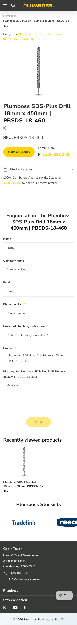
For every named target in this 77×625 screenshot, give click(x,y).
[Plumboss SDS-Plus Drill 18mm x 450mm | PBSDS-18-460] (24, 461)
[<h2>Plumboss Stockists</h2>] (24, 522)
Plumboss (24, 34)
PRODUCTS (5, 5)
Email (8, 282)
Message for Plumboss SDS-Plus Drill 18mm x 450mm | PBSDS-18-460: (34, 374)
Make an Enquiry (19, 152)
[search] (13, 5)
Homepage (10, 16)
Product (9, 348)
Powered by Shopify (51, 619)
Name (8, 239)
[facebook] (25, 607)
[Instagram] (5, 607)
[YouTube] (15, 607)
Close (38, 590)
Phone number (14, 304)
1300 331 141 (56, 154)
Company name (13, 261)
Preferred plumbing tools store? (25, 326)
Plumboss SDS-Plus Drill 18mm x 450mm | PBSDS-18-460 (37, 358)
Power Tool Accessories (48, 34)
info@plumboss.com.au (24, 580)
